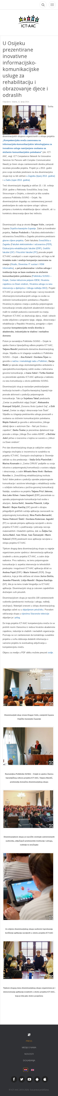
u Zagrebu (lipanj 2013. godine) (40, 176)
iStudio (14, 264)
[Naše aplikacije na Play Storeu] (37, 1079)
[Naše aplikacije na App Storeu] (45, 1079)
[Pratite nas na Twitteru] (22, 1079)
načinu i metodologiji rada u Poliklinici (29, 361)
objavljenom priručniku (33, 609)
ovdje (50, 652)
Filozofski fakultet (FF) (26, 252)
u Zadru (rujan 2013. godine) (17, 180)
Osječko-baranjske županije (23, 228)
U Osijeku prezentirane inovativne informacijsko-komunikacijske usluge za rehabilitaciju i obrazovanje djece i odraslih (25, 69)
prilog (17, 617)
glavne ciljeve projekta (13, 240)
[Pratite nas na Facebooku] (14, 1079)
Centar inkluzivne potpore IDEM (24, 280)
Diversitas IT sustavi (28, 264)
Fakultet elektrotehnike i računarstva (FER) (31, 244)
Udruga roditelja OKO (37, 288)
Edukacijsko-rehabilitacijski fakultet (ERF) (22, 248)
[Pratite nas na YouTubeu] (29, 1079)
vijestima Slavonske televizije (35, 613)
